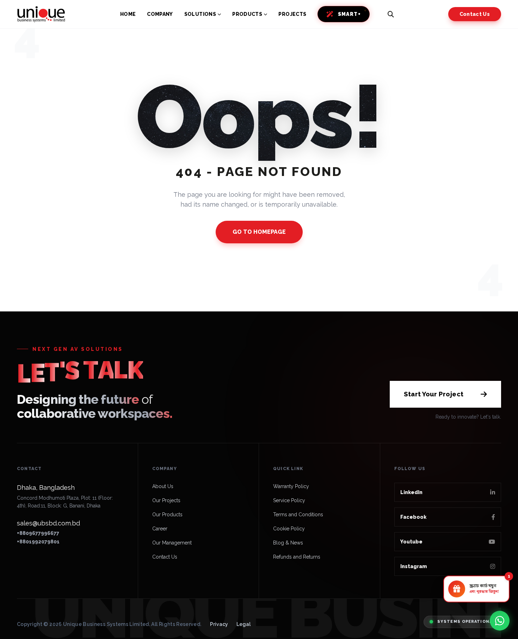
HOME (128, 14)
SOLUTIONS (200, 14)
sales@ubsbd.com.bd (48, 523)
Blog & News (288, 543)
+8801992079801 (38, 541)
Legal (243, 624)
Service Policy (289, 500)
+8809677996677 (38, 533)
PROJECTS (292, 14)
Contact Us (475, 14)
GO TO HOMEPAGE (259, 232)
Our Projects (166, 500)
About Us (162, 486)
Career (159, 528)
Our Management (172, 543)
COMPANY (160, 14)
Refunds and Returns (296, 557)
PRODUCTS (247, 14)
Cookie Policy (289, 528)
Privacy (219, 624)
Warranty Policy (291, 486)
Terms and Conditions (298, 514)
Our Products (167, 514)
